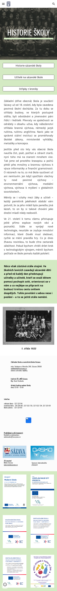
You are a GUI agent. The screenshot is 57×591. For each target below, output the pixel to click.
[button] (3, 4)
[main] (28, 34)
